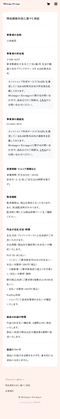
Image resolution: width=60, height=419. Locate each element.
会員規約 (9, 391)
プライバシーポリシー (14, 379)
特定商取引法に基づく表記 (17, 385)
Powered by (26, 402)
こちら (43, 100)
